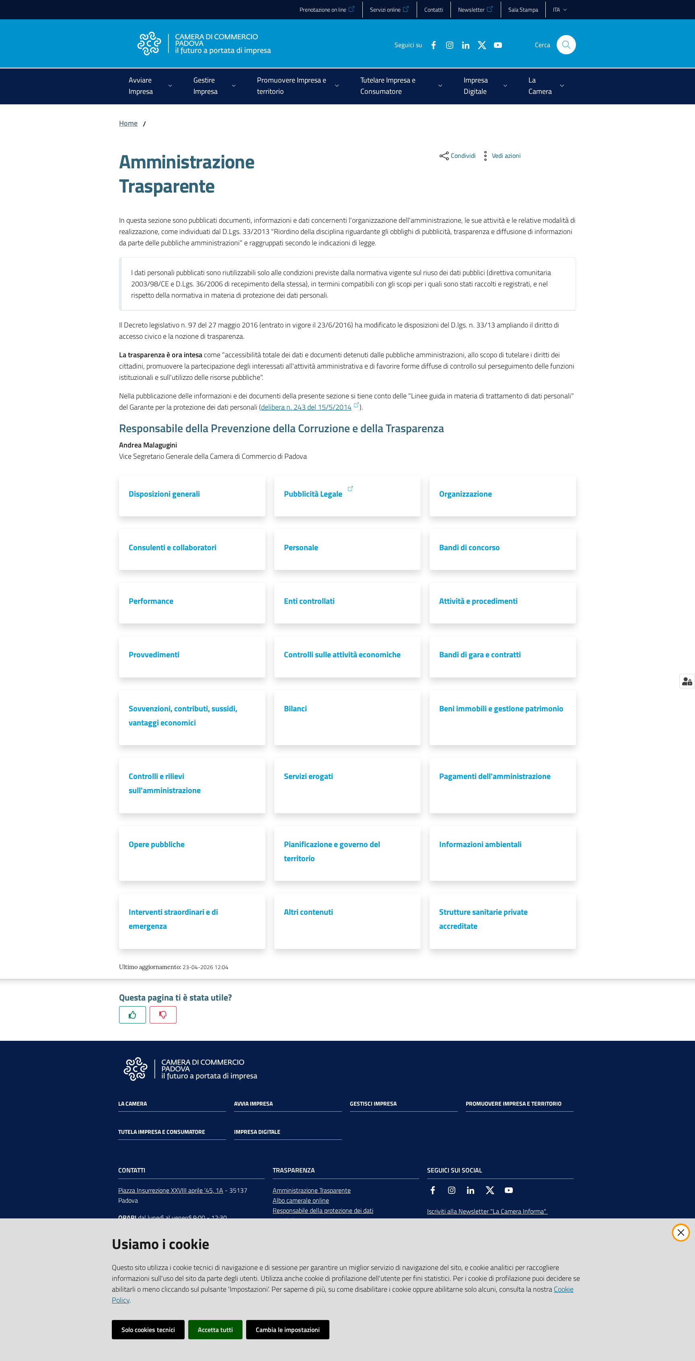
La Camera (132, 1104)
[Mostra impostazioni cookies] (687, 681)
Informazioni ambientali (480, 844)
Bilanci (295, 708)
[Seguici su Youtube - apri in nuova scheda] (495, 44)
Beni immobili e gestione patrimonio (501, 708)
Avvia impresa (253, 1104)
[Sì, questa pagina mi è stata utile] (132, 1014)
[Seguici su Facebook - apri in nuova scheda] (430, 44)
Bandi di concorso (469, 547)
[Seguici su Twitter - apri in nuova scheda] (479, 44)
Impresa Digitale (257, 1132)
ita (556, 9)
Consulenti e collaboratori (172, 547)
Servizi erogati (308, 776)
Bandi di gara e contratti (480, 654)
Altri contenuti (308, 911)
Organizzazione (465, 493)
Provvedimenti (154, 654)
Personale (301, 547)
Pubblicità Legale (313, 493)
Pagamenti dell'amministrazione (495, 776)
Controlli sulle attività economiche (342, 654)
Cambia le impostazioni (288, 1329)
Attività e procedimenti (478, 601)
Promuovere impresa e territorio (513, 1104)
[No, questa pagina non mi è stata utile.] (163, 1014)
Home (128, 123)
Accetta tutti (215, 1329)
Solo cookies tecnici (148, 1329)
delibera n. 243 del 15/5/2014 (306, 407)
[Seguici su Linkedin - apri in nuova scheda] (462, 44)
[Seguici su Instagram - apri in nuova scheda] (446, 44)
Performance (151, 601)
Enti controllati (309, 601)
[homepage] (204, 44)
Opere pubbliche (157, 844)
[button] (566, 44)
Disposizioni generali (164, 493)
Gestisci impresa (373, 1104)
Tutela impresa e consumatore (161, 1132)
